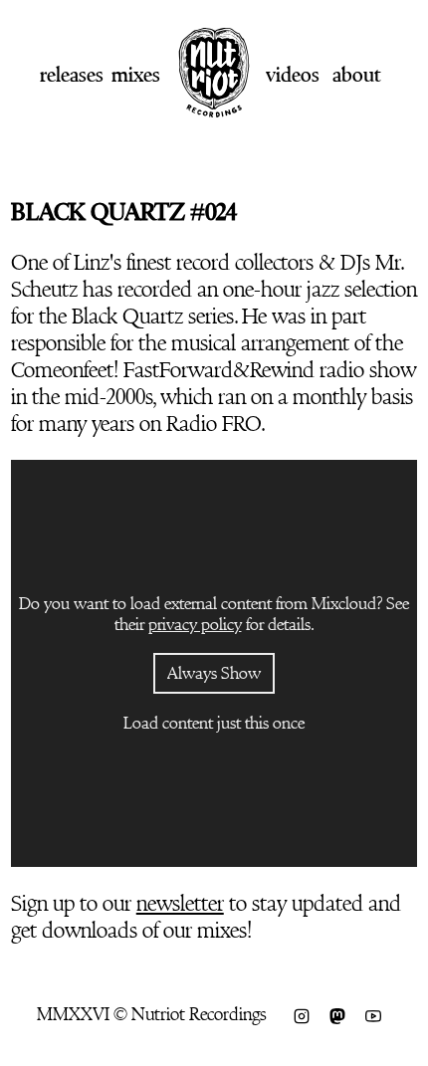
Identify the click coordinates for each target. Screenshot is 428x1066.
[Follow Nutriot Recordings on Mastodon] (337, 1014)
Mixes (135, 75)
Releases (72, 75)
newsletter (180, 903)
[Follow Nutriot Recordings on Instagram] (302, 1014)
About (356, 75)
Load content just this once (214, 723)
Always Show (214, 673)
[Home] (214, 110)
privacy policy (195, 624)
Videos (293, 75)
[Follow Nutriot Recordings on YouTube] (373, 1014)
